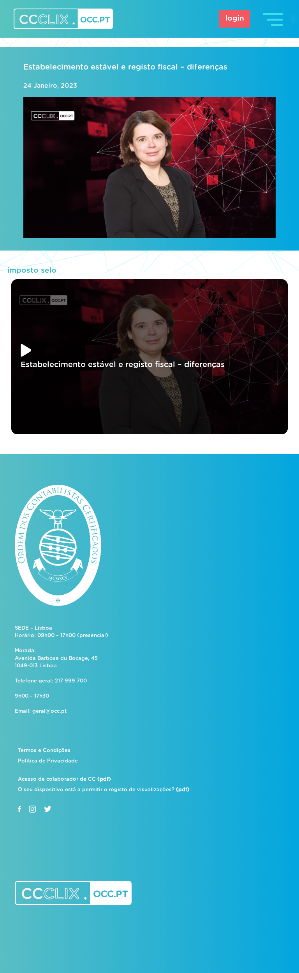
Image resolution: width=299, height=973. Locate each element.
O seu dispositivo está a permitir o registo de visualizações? (104, 789)
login (234, 18)
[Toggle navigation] (273, 19)
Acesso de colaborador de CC (64, 779)
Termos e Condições (44, 750)
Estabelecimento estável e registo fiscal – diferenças (125, 67)
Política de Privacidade (48, 761)
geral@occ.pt (49, 711)
